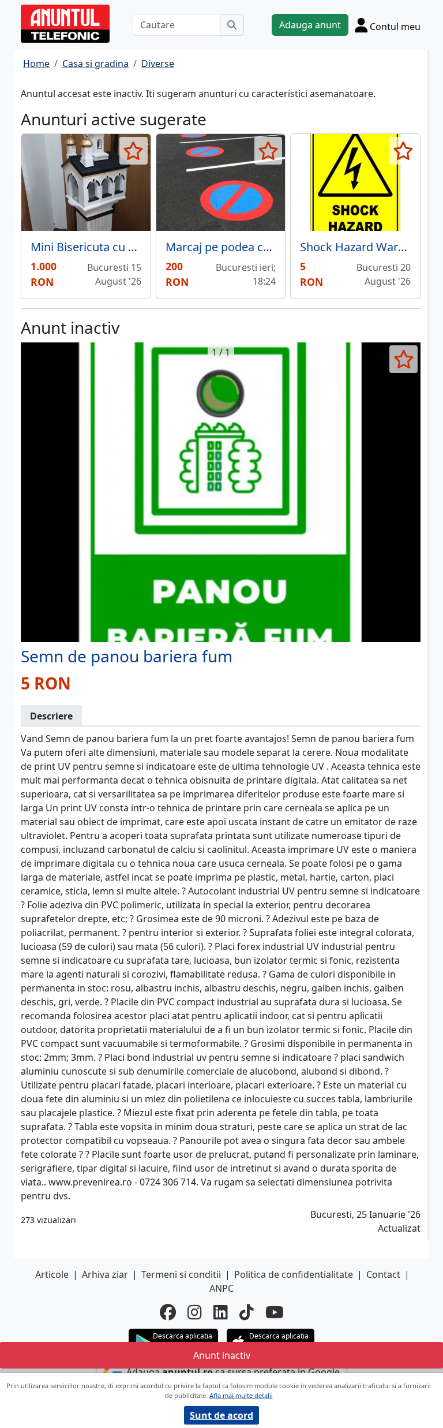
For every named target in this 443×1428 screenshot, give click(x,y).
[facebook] (168, 1312)
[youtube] (274, 1312)
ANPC (221, 1288)
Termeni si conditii (181, 1274)
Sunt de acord (221, 1415)
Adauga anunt (310, 24)
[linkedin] (220, 1312)
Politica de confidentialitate (293, 1274)
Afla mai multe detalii (241, 1395)
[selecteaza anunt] (133, 151)
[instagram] (194, 1312)
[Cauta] (232, 25)
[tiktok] (246, 1312)
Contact (383, 1274)
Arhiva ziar (105, 1274)
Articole (52, 1274)
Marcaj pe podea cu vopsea (238, 247)
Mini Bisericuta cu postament (108, 247)
